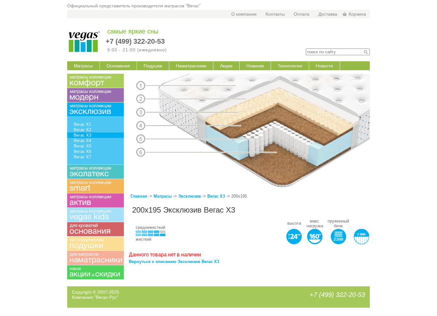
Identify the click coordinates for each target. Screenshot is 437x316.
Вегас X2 (82, 129)
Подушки (153, 65)
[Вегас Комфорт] (95, 81)
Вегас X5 (82, 146)
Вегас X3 (216, 196)
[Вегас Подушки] (95, 244)
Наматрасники (191, 65)
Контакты (275, 14)
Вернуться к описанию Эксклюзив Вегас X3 (174, 261)
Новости (324, 65)
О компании (244, 14)
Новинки (255, 65)
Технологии (290, 65)
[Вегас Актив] (95, 200)
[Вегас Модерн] (95, 95)
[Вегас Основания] (95, 229)
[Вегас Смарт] (95, 186)
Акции (226, 65)
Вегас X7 (82, 156)
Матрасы (83, 65)
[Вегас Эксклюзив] (95, 109)
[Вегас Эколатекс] (95, 172)
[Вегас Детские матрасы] (95, 215)
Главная (139, 196)
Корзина (357, 14)
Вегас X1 (82, 124)
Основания (118, 65)
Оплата (301, 14)
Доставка (327, 14)
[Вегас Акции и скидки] (95, 272)
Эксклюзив (190, 196)
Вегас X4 (82, 140)
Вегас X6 (82, 151)
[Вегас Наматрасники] (95, 258)
